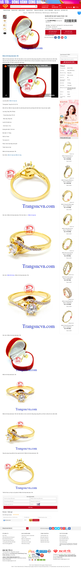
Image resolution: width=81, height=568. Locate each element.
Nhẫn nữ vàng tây (13, 100)
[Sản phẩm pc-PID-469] (68, 118)
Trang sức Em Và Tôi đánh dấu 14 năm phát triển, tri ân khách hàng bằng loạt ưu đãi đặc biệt (68, 544)
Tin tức (60, 7)
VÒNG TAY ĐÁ (57, 10)
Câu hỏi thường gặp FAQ (7, 543)
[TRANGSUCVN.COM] (5, 8)
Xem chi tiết (69, 161)
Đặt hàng (30, 507)
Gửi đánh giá (36, 520)
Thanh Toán (24, 537)
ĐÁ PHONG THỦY (64, 10)
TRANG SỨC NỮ (14, 10)
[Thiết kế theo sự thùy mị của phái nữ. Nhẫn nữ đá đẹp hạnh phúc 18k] (5, 29)
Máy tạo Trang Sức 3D (26, 538)
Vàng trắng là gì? (62, 535)
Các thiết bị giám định (63, 537)
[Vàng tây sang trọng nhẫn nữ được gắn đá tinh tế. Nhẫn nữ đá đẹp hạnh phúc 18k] (5, 25)
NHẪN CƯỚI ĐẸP (22, 10)
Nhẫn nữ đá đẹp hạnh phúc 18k (10, 56)
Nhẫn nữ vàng (18, 155)
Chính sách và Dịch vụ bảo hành (28, 535)
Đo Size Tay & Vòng (44, 538)
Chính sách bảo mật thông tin (8, 537)
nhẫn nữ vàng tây (11, 155)
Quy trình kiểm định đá (64, 538)
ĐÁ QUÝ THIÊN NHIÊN (49, 10)
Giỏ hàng (76, 7)
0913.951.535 (68, 32)
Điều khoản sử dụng (25, 543)
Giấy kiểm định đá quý (44, 541)
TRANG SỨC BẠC (29, 10)
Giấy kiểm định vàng (44, 540)
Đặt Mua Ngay (53, 32)
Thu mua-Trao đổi (25, 540)
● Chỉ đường (12, 555)
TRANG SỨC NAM (6, 10)
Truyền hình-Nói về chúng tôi (8, 540)
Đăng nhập (70, 7)
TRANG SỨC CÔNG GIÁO (38, 10)
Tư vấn (79, 12)
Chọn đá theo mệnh (63, 540)
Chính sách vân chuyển (26, 541)
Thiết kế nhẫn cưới (44, 535)
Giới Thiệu (5, 535)
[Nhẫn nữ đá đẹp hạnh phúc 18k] (5, 17)
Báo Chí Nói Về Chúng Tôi (8, 538)
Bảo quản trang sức (44, 537)
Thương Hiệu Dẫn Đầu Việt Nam (9, 541)
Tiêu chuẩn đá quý (63, 541)
